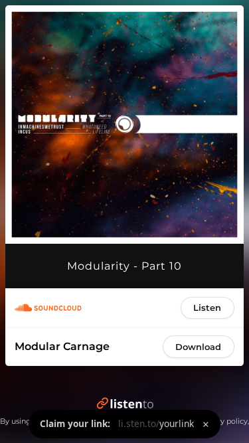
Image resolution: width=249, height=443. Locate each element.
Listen (207, 307)
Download (198, 346)
